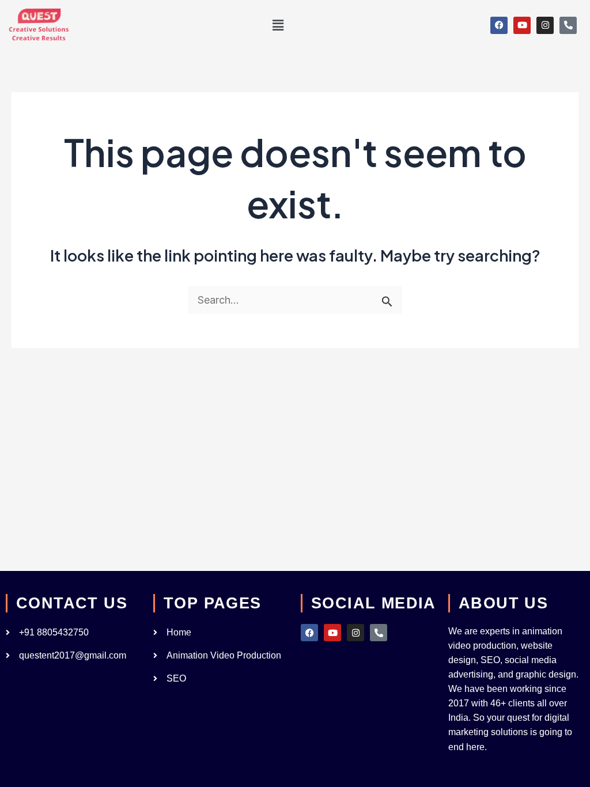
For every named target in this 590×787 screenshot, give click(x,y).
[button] (278, 25)
